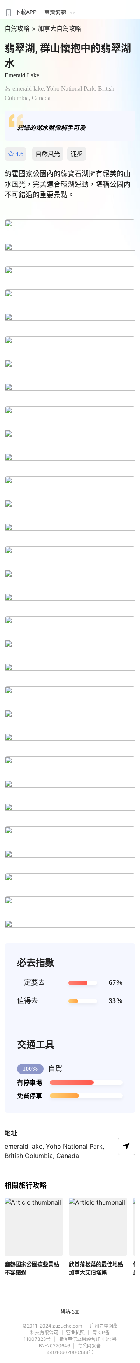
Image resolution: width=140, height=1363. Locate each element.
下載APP (26, 12)
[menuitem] (20, 9)
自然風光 (47, 154)
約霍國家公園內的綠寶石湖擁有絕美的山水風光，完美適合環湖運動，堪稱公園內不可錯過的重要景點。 (68, 184)
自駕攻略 (18, 28)
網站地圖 (70, 1311)
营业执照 (75, 1332)
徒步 (76, 154)
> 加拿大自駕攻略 (56, 28)
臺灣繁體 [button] (55, 12)
